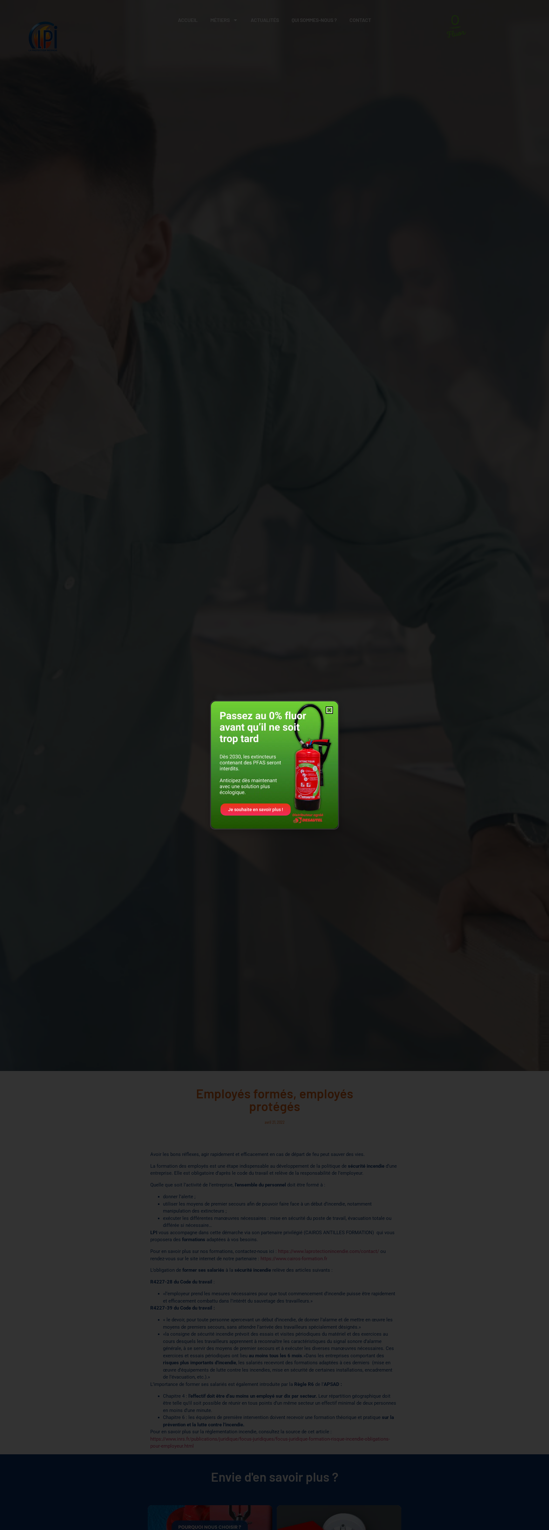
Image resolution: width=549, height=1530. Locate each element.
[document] (274, 765)
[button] (329, 710)
